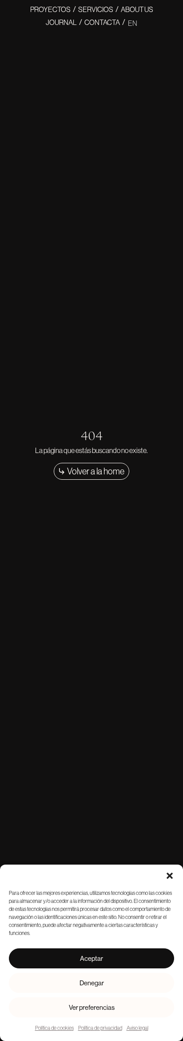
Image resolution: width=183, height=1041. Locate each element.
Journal (61, 22)
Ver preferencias (92, 1007)
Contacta (102, 22)
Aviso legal (137, 1028)
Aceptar (91, 958)
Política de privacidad (100, 1028)
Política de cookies (54, 1028)
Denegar (92, 983)
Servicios (95, 9)
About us (137, 9)
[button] (169, 875)
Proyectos (50, 9)
